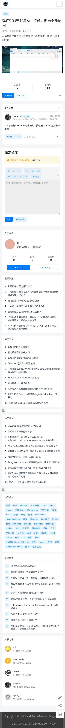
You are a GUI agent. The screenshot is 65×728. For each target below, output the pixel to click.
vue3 (52, 532)
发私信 (47, 267)
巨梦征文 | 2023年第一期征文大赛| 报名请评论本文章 (34, 451)
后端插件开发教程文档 (19, 352)
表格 (57, 541)
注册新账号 (20, 219)
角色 (34, 541)
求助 (17, 528)
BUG (8, 514)
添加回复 (30, 136)
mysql (41, 541)
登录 (9, 219)
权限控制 (35, 505)
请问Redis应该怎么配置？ (23, 565)
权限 (25, 519)
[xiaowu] (8, 673)
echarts (27, 523)
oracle (9, 537)
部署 (30, 514)
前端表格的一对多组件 (19, 383)
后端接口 (36, 528)
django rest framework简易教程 (23, 377)
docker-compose (13, 523)
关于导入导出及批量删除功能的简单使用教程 (30, 388)
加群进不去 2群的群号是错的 (25, 613)
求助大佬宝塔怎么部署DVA (24, 619)
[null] (8, 649)
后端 (45, 528)
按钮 (6, 13)
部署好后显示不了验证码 (17, 541)
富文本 (55, 519)
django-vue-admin (14, 546)
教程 (50, 541)
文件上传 (10, 532)
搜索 (37, 537)
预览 (37, 176)
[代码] (21, 176)
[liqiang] (8, 697)
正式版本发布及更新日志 (20, 431)
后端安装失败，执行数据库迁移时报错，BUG (33, 577)
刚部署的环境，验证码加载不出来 (24, 456)
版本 (27, 546)
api (23, 537)
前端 (8, 505)
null (14, 647)
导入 (52, 528)
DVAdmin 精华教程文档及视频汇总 (24, 425)
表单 (17, 537)
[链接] (27, 170)
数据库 (26, 528)
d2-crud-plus (32, 509)
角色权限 (50, 523)
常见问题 (45, 509)
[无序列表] (9, 176)
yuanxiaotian (19, 659)
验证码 (44, 532)
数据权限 (36, 546)
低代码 (20, 532)
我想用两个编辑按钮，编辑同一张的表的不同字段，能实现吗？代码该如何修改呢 (33, 318)
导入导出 (45, 519)
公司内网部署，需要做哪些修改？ (27, 571)
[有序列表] (15, 176)
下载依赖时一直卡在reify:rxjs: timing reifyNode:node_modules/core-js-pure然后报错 (31, 438)
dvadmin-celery (13, 519)
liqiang (16, 695)
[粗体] (8, 170)
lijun (19, 242)
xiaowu (16, 671)
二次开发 (19, 509)
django (9, 509)
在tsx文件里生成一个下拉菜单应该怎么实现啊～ (34, 598)
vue (15, 505)
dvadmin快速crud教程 (18, 346)
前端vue (34, 519)
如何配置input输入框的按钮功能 (23, 300)
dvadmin (23, 505)
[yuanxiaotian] (8, 661)
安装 (30, 537)
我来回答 (20, 95)
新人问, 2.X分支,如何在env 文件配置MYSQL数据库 (33, 445)
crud (44, 505)
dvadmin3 (38, 523)
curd (29, 532)
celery (52, 505)
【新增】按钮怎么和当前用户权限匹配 (26, 306)
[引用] (26, 176)
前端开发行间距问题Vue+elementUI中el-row (29, 467)
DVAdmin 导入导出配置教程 (21, 363)
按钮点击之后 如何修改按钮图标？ (24, 311)
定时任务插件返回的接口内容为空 (27, 592)
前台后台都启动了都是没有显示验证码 (27, 481)
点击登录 (36, 160)
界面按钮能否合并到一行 (20, 286)
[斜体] (13, 170)
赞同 (11, 136)
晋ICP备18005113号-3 (44, 724)
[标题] (19, 170)
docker (9, 528)
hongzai (17, 683)
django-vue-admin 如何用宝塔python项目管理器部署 (34, 462)
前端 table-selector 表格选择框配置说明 (28, 402)
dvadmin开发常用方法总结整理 (23, 357)
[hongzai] (8, 685)
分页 (36, 532)
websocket (40, 514)
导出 (23, 514)
